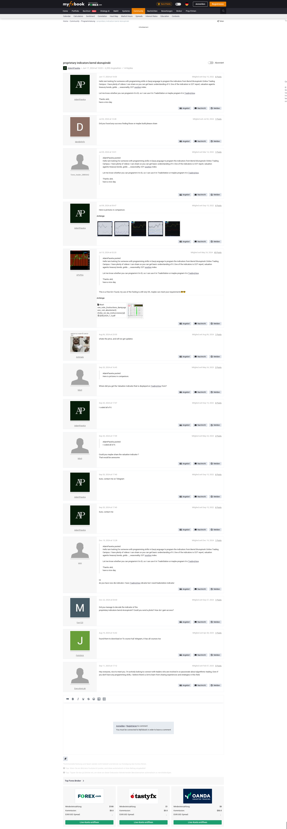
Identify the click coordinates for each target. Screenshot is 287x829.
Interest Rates (152, 16)
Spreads (139, 16)
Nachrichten (152, 11)
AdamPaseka (74, 68)
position (137, 87)
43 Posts (218, 252)
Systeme (126, 11)
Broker (179, 11)
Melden (217, 108)
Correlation (102, 16)
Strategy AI (105, 11)
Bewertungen (166, 11)
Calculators (78, 16)
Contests (176, 16)
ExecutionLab (80, 688)
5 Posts (218, 666)
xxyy (80, 563)
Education (165, 16)
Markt (115, 11)
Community (138, 11)
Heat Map (114, 16)
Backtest (89, 11)
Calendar (67, 16)
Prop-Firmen (191, 11)
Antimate (80, 357)
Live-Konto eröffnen (89, 822)
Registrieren (218, 4)
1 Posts (218, 119)
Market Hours (127, 16)
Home (65, 11)
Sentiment (90, 16)
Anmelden (200, 4)
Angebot (186, 108)
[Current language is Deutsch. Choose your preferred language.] (186, 4)
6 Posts (218, 77)
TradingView (189, 93)
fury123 (80, 622)
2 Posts (218, 367)
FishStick (80, 655)
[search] (225, 11)
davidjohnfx (80, 142)
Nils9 (80, 390)
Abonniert (219, 63)
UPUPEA (79, 275)
